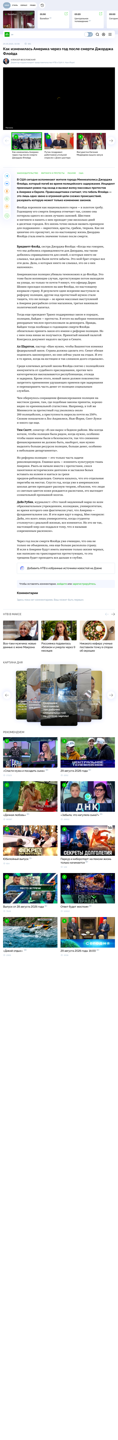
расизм (72, 173)
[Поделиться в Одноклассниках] (7, 191)
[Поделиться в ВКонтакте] (7, 183)
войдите (62, 583)
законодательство (27, 173)
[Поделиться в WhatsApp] (7, 199)
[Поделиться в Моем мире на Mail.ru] (7, 206)
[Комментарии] (7, 215)
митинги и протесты (53, 173)
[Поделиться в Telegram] (7, 176)
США (81, 173)
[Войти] (103, 34)
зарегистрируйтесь (84, 583)
